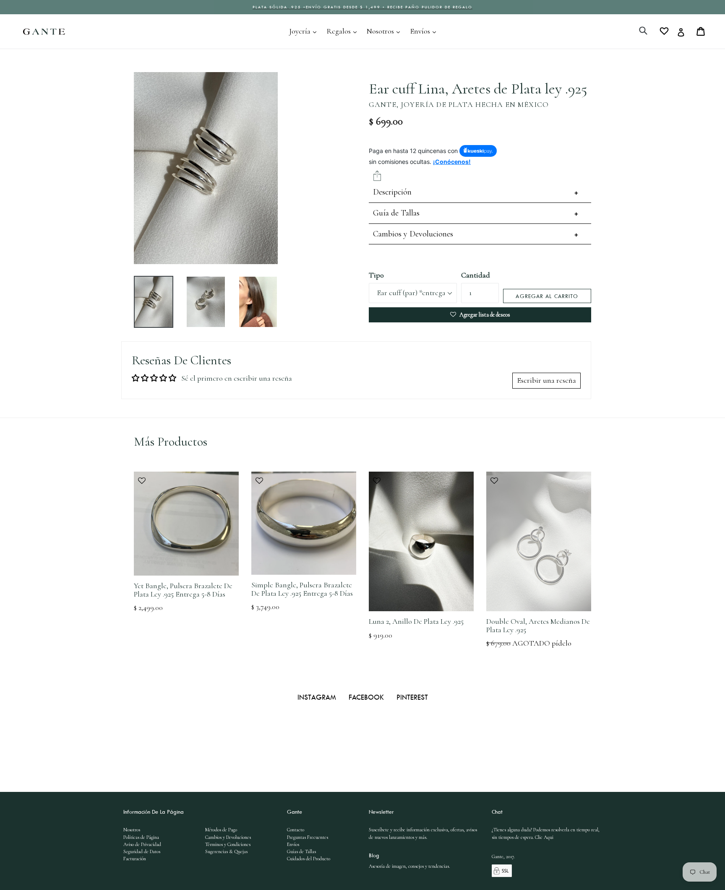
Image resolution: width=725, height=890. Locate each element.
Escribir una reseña (546, 380)
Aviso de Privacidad (142, 844)
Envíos (425, 31)
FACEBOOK (367, 697)
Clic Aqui (544, 837)
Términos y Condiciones (227, 844)
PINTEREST (412, 697)
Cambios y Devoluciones (413, 234)
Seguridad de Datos (141, 851)
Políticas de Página (141, 837)
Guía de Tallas (396, 213)
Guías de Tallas (301, 851)
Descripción (392, 192)
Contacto (295, 830)
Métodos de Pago (221, 830)
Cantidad (475, 275)
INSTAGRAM (317, 697)
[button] (186, 485)
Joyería (305, 31)
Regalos (343, 31)
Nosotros (385, 31)
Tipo (376, 275)
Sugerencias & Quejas (226, 851)
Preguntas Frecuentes (307, 837)
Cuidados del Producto (308, 858)
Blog (374, 855)
